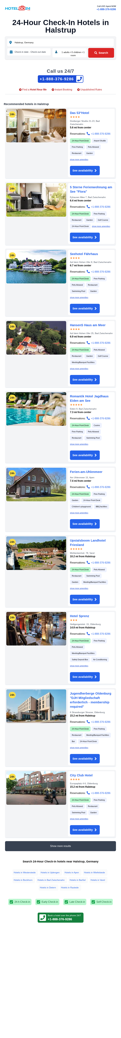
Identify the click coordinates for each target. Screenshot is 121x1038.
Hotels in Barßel (78, 880)
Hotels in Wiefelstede (94, 872)
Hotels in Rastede (70, 887)
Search (103, 52)
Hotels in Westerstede (25, 872)
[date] (11, 52)
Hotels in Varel (98, 880)
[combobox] (64, 42)
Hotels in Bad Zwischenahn (51, 880)
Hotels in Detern (48, 887)
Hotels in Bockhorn (23, 880)
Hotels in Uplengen (50, 872)
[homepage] (17, 8)
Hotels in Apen (72, 872)
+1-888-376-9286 (106, 9)
